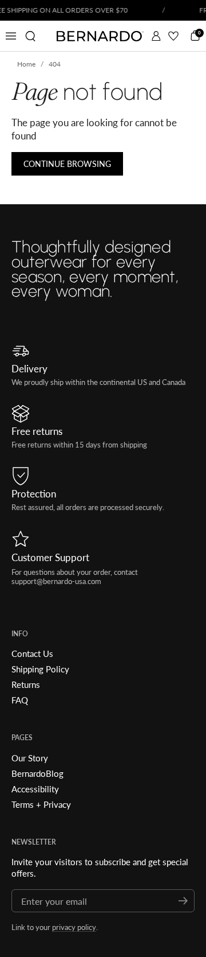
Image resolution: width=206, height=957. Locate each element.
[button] (30, 36)
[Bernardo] (100, 36)
